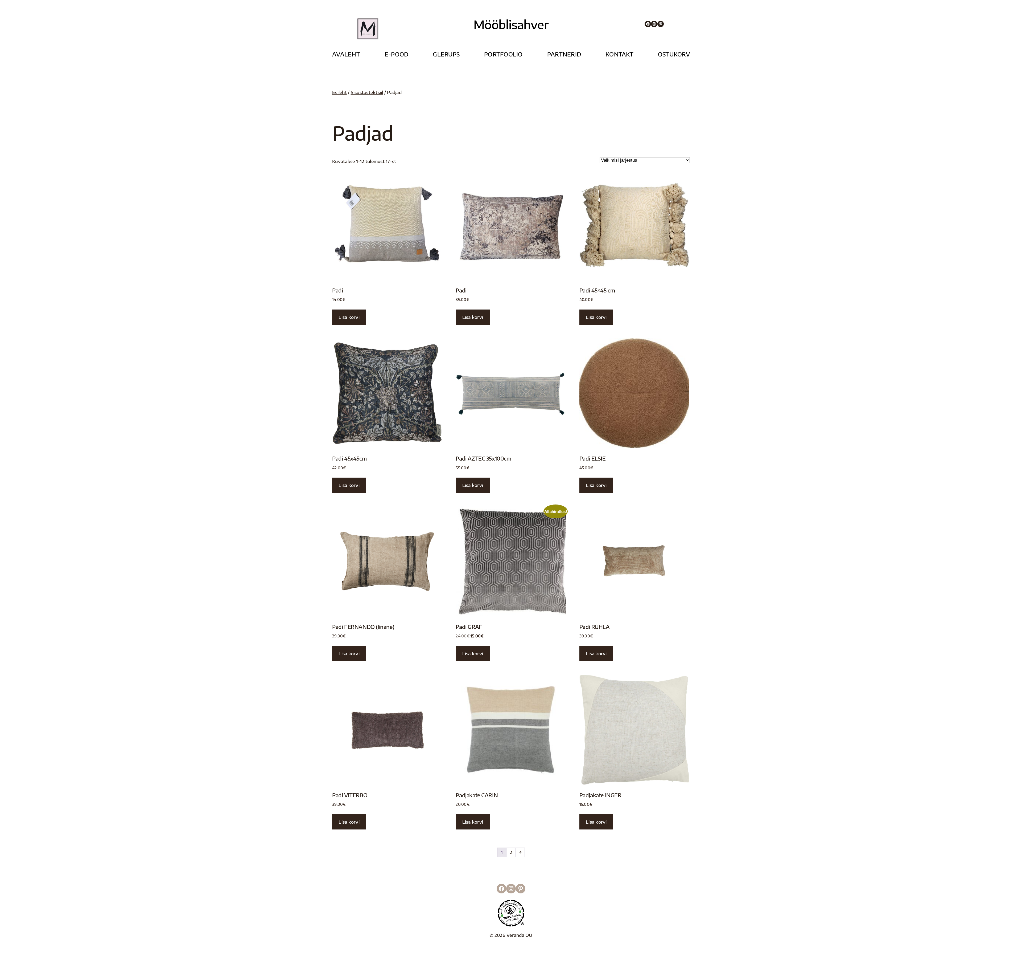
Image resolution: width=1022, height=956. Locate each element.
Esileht (339, 92)
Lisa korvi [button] (349, 317)
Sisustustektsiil (367, 92)
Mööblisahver (510, 24)
